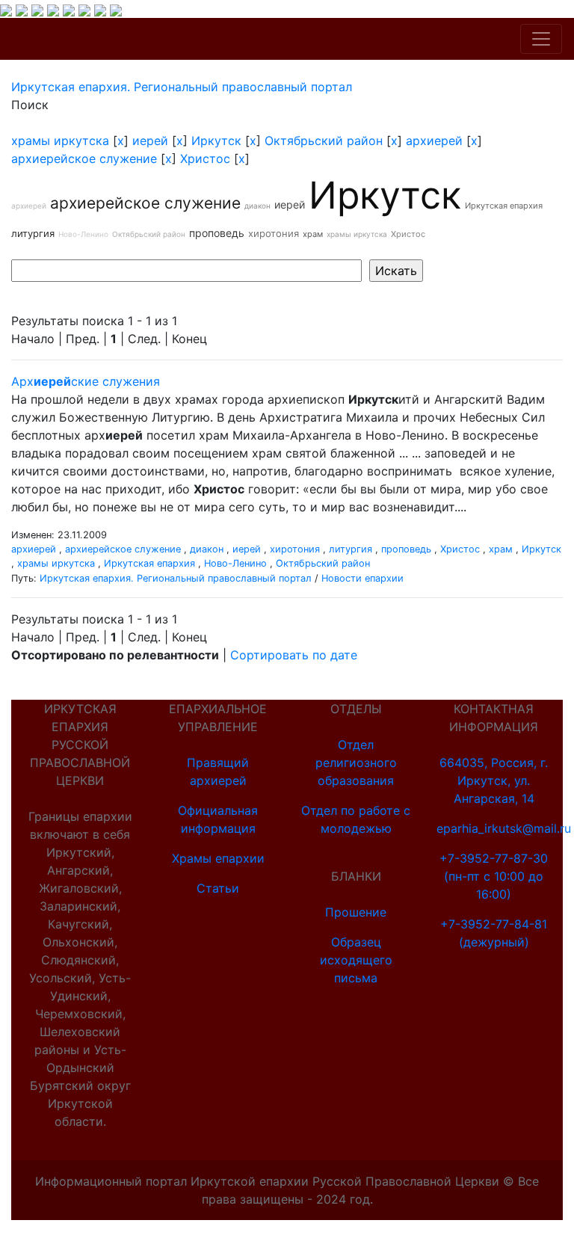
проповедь (216, 233)
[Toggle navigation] (541, 39)
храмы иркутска (60, 140)
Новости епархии (362, 578)
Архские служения (85, 381)
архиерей (434, 140)
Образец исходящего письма (356, 959)
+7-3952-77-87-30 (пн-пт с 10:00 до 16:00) (493, 876)
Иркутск (216, 140)
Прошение (355, 912)
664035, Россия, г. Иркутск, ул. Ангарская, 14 (493, 780)
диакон (257, 205)
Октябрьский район (324, 140)
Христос (205, 158)
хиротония (273, 233)
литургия (33, 233)
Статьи (218, 888)
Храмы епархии (218, 858)
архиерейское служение (84, 158)
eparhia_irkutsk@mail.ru (503, 828)
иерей (150, 140)
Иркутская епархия (504, 205)
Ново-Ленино (83, 234)
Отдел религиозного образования (356, 762)
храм (313, 234)
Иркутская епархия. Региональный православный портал (176, 578)
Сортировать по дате (293, 654)
